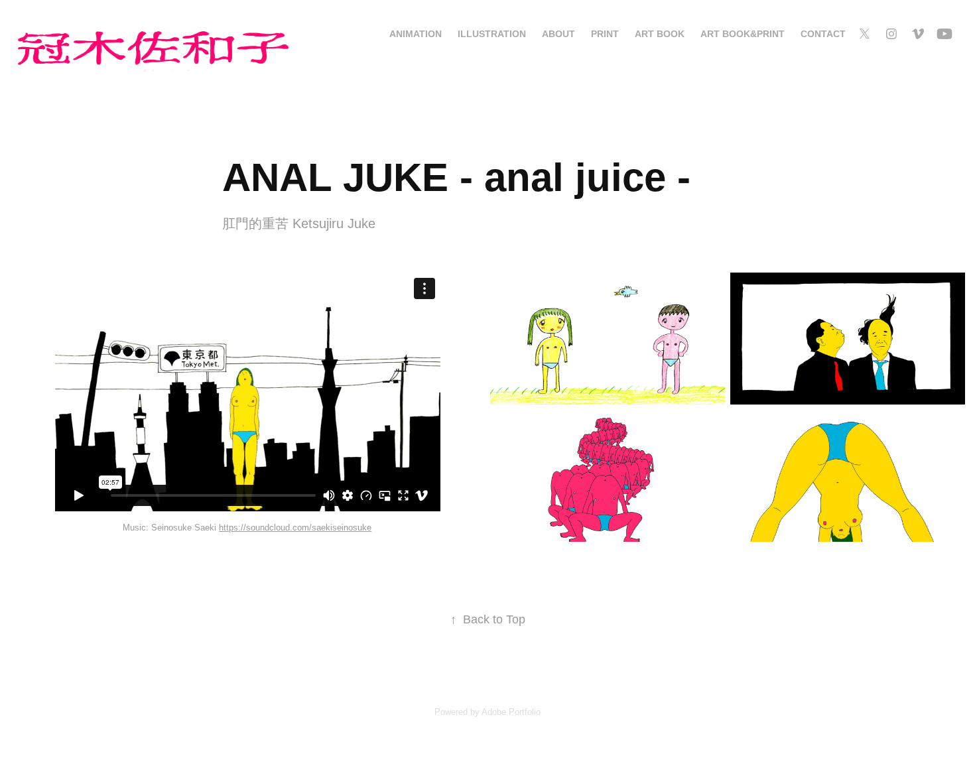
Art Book (659, 34)
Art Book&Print (742, 34)
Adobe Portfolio (511, 712)
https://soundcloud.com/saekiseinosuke (295, 528)
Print (605, 34)
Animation (415, 34)
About (558, 34)
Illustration (492, 34)
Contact (823, 34)
